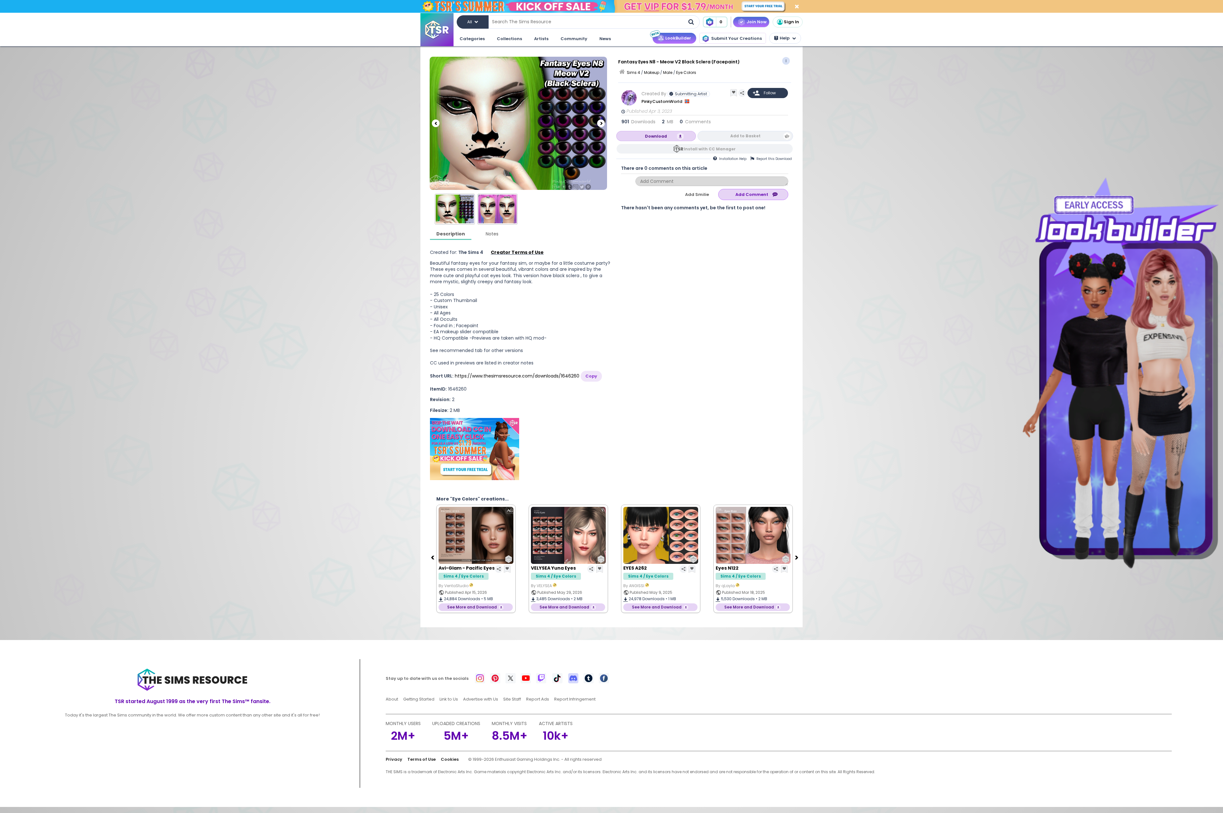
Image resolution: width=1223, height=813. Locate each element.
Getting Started (418, 699)
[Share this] (742, 93)
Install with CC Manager (710, 149)
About (392, 699)
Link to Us (449, 699)
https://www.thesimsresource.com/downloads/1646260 (517, 376)
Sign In (791, 22)
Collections (509, 39)
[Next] (601, 123)
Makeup (651, 72)
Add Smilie (697, 194)
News (605, 39)
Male (667, 72)
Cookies (450, 759)
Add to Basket (745, 136)
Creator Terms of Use (517, 252)
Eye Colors (686, 72)
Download (656, 136)
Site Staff (512, 699)
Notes (492, 234)
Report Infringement (575, 699)
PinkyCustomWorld (662, 101)
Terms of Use (421, 759)
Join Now (757, 22)
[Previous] (436, 123)
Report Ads (537, 699)
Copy (591, 376)
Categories (472, 39)
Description (450, 234)
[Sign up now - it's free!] (474, 449)
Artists (541, 39)
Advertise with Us (480, 699)
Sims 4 (633, 72)
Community (574, 39)
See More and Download (472, 607)
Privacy (394, 759)
